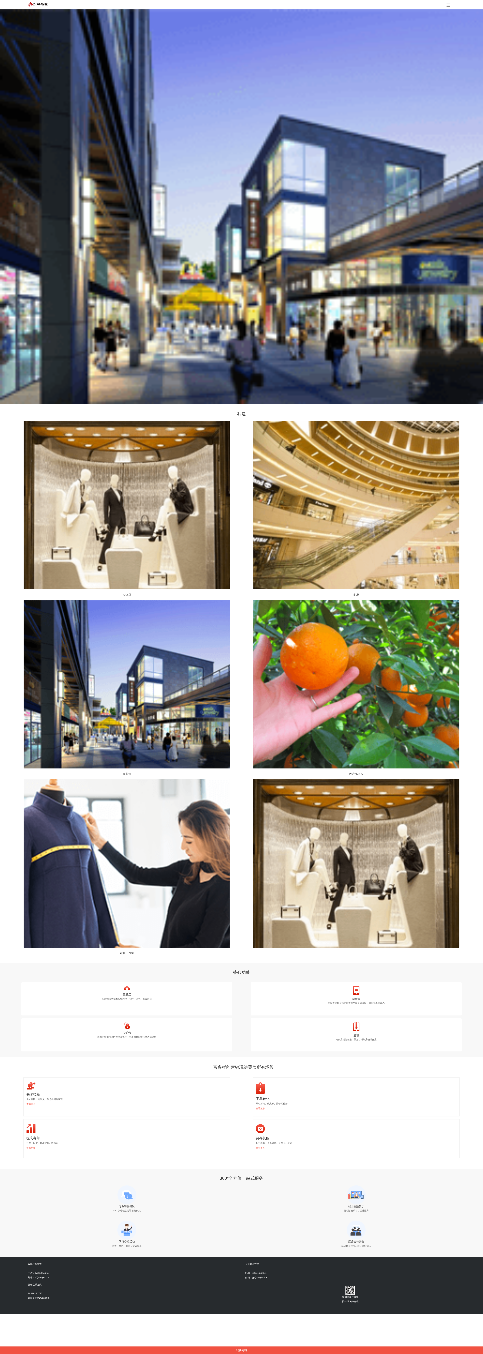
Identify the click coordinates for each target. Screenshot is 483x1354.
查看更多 (30, 1104)
